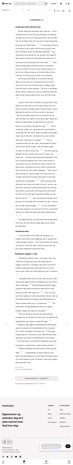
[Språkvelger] (61, 3)
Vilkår (16, 449)
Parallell (58, 11)
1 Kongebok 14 (5, 10)
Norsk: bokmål (19, 383)
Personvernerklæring (8, 449)
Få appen (53, 3)
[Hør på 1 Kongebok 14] (63, 10)
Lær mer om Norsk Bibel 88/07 (23, 369)
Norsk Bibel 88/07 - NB (30, 383)
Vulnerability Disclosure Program (11, 452)
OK (68, 446)
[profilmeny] (67, 3)
